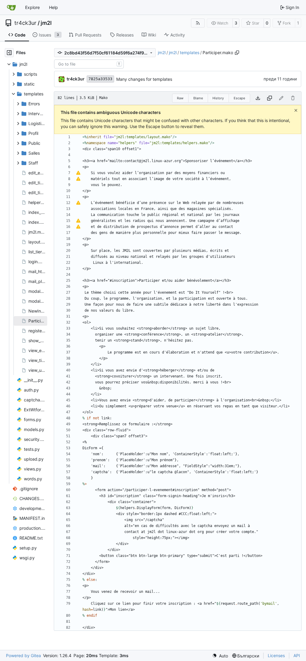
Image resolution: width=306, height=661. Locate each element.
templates (189, 52)
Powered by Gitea (23, 655)
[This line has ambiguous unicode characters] (78, 173)
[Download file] (258, 98)
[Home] (11, 7)
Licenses (276, 655)
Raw (180, 98)
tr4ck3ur (25, 23)
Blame (198, 98)
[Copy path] (237, 53)
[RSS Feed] (198, 23)
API (296, 655)
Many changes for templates (144, 79)
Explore (32, 7)
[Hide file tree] (9, 52)
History (218, 98)
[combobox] (89, 64)
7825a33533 (100, 79)
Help (53, 7)
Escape (239, 98)
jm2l (46, 23)
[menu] (220, 655)
